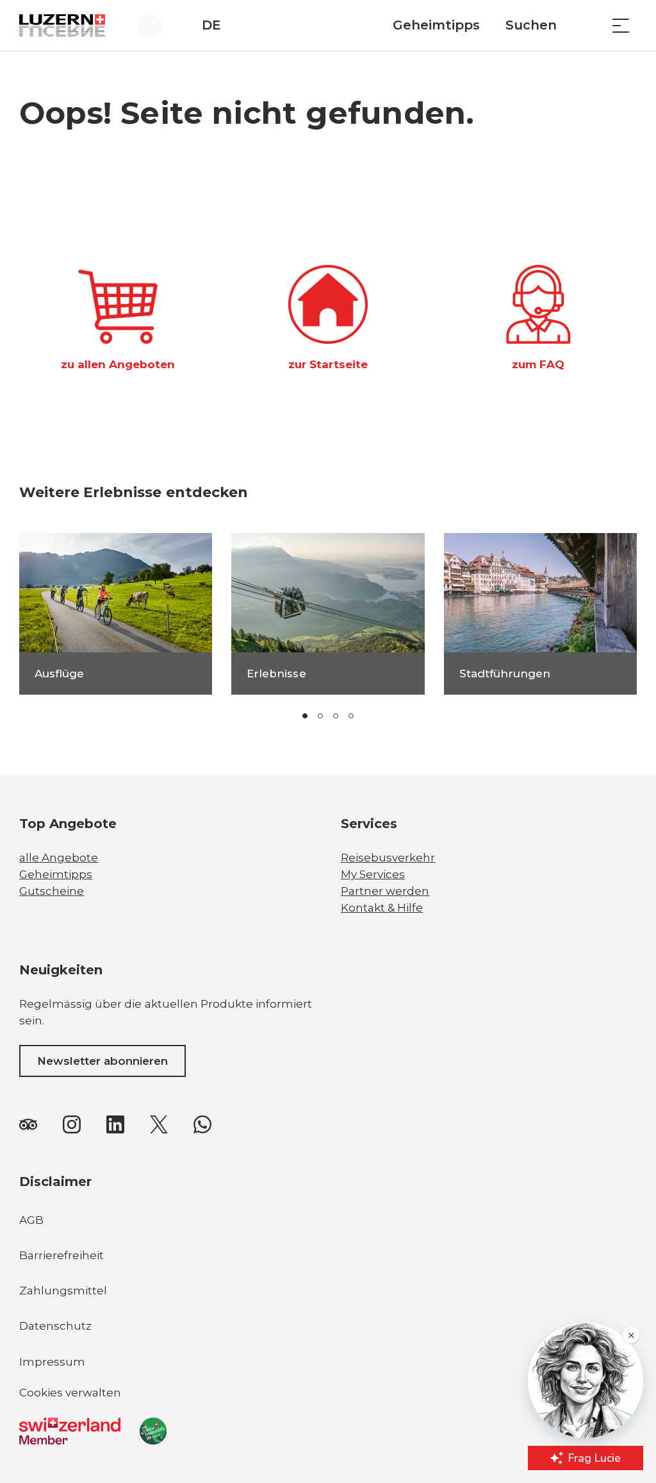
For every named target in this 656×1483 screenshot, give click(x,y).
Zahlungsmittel (63, 1290)
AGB (31, 1220)
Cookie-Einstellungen (340, 1425)
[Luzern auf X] (159, 1124)
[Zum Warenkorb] (589, 25)
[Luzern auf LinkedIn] (115, 1124)
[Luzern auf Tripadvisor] (28, 1124)
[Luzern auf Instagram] (72, 1124)
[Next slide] (410, 716)
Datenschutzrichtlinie (87, 1406)
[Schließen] (388, 1320)
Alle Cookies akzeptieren (340, 1353)
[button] (305, 715)
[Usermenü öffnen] (157, 25)
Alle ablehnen (340, 1389)
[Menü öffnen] (621, 25)
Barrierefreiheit (61, 1255)
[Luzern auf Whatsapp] (202, 1124)
